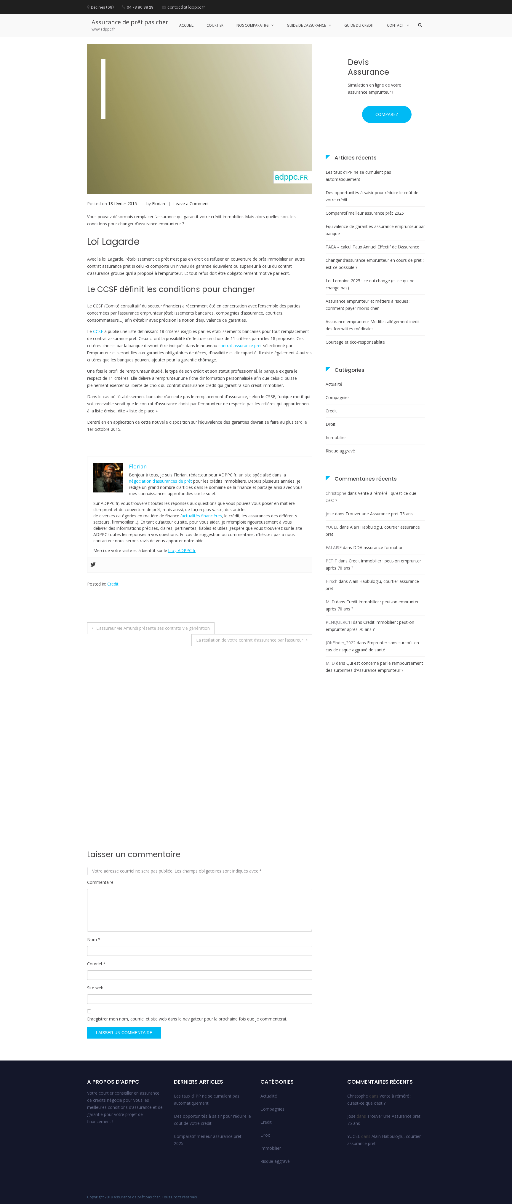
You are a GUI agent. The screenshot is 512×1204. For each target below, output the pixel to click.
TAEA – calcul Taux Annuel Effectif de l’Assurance (372, 247)
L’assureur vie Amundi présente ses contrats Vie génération (153, 628)
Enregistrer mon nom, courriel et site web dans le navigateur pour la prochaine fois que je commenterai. (187, 1019)
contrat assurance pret (240, 345)
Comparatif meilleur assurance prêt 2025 (365, 213)
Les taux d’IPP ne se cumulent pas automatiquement (358, 175)
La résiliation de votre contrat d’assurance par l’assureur (249, 640)
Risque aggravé (340, 451)
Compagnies (338, 397)
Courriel (96, 964)
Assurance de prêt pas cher (130, 22)
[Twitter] (93, 565)
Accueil (186, 25)
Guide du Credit (359, 25)
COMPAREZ (386, 114)
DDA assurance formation (378, 547)
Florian (158, 203)
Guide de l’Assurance (306, 25)
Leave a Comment (191, 203)
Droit (330, 424)
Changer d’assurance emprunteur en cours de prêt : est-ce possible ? (375, 263)
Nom (93, 939)
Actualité (334, 384)
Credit (113, 584)
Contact (395, 25)
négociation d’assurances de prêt (160, 481)
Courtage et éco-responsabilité (355, 342)
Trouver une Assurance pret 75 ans (379, 513)
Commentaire (100, 882)
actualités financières (202, 516)
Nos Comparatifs (252, 25)
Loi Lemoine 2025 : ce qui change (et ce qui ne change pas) (370, 284)
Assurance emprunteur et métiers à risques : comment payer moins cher (368, 304)
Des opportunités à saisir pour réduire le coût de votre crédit (372, 196)
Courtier (215, 25)
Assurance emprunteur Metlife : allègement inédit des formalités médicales (373, 325)
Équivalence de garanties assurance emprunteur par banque (375, 230)
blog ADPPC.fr (182, 550)
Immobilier (336, 437)
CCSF (98, 331)
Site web (95, 988)
